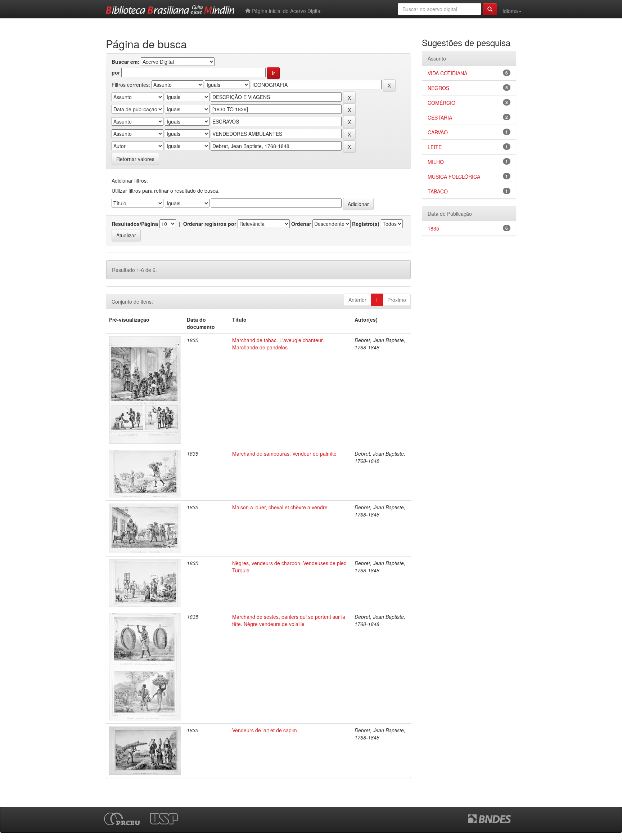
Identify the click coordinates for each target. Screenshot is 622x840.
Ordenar (301, 223)
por (116, 72)
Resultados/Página (135, 223)
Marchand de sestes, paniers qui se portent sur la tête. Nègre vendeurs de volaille (288, 620)
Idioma (510, 10)
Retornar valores (135, 158)
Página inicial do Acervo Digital (285, 10)
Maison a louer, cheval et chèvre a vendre (280, 507)
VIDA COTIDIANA (447, 73)
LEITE (435, 147)
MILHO (436, 161)
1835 (433, 228)
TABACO (438, 191)
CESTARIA (440, 117)
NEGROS (438, 87)
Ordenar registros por (209, 223)
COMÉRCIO (441, 102)
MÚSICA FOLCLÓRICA (454, 176)
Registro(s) (365, 223)
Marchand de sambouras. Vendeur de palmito (284, 453)
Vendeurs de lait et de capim (264, 730)
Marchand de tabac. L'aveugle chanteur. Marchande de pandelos (278, 343)
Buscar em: (125, 61)
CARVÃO (438, 132)
